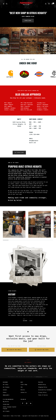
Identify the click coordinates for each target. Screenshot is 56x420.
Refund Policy (42, 384)
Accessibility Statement (45, 389)
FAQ (21, 387)
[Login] (45, 3)
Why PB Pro (6, 401)
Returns (23, 389)
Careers (5, 389)
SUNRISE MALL (11, 302)
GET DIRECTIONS (19, 152)
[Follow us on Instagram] (27, 403)
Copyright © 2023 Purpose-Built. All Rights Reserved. (35, 415)
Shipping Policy (42, 387)
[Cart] (52, 3)
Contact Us (23, 392)
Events (4, 392)
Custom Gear (6, 404)
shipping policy (38, 376)
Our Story (5, 384)
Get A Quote (6, 411)
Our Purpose (6, 387)
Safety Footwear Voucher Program (9, 407)
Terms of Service (43, 395)
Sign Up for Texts (43, 349)
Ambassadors (6, 395)
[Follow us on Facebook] (23, 403)
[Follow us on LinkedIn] (31, 403)
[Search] (6, 3)
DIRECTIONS (28, 20)
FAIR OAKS (10, 306)
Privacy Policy (42, 392)
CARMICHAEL (11, 304)
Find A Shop (24, 384)
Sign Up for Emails (15, 349)
